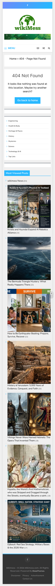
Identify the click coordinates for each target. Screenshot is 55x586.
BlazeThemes (38, 571)
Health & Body (14, 126)
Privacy (26, 575)
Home (13, 58)
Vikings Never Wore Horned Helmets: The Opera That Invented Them (28, 439)
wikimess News (15, 180)
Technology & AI (14, 151)
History (11, 136)
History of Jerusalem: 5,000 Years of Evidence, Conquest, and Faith (25, 387)
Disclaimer (15, 575)
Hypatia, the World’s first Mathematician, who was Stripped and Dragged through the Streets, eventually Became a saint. (28, 492)
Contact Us (27, 578)
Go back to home (27, 100)
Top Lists (11, 156)
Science (11, 146)
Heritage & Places (15, 131)
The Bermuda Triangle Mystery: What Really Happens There (26, 283)
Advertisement (37, 575)
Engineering (13, 121)
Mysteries (12, 141)
